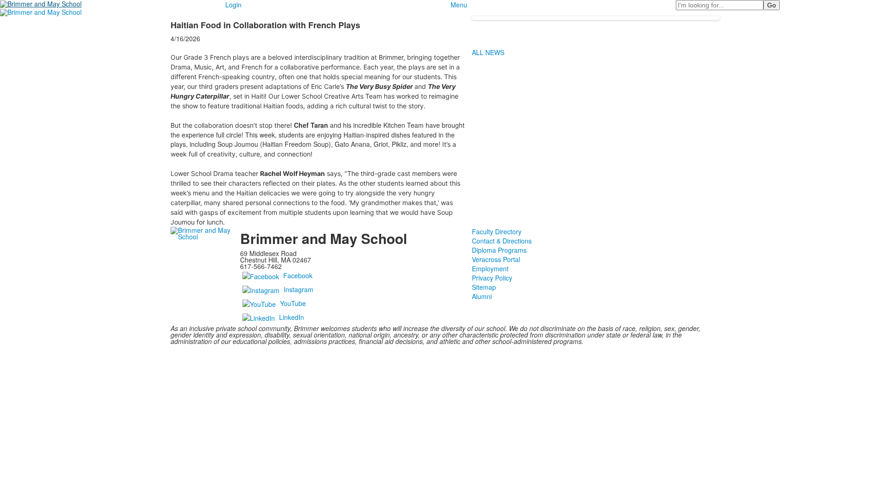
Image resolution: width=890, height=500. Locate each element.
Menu (459, 4)
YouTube (293, 302)
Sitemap (484, 287)
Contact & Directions (502, 240)
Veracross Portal (496, 259)
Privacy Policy (492, 277)
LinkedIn (291, 316)
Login (233, 4)
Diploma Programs (499, 250)
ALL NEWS (488, 52)
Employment (490, 268)
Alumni (482, 296)
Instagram (298, 289)
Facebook (297, 275)
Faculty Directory (496, 231)
